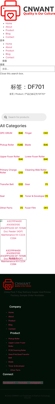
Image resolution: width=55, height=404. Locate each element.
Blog (8, 33)
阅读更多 (13, 258)
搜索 (2, 64)
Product (10, 30)
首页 (11, 94)
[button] (27, 40)
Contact (10, 37)
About (9, 26)
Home (9, 23)
